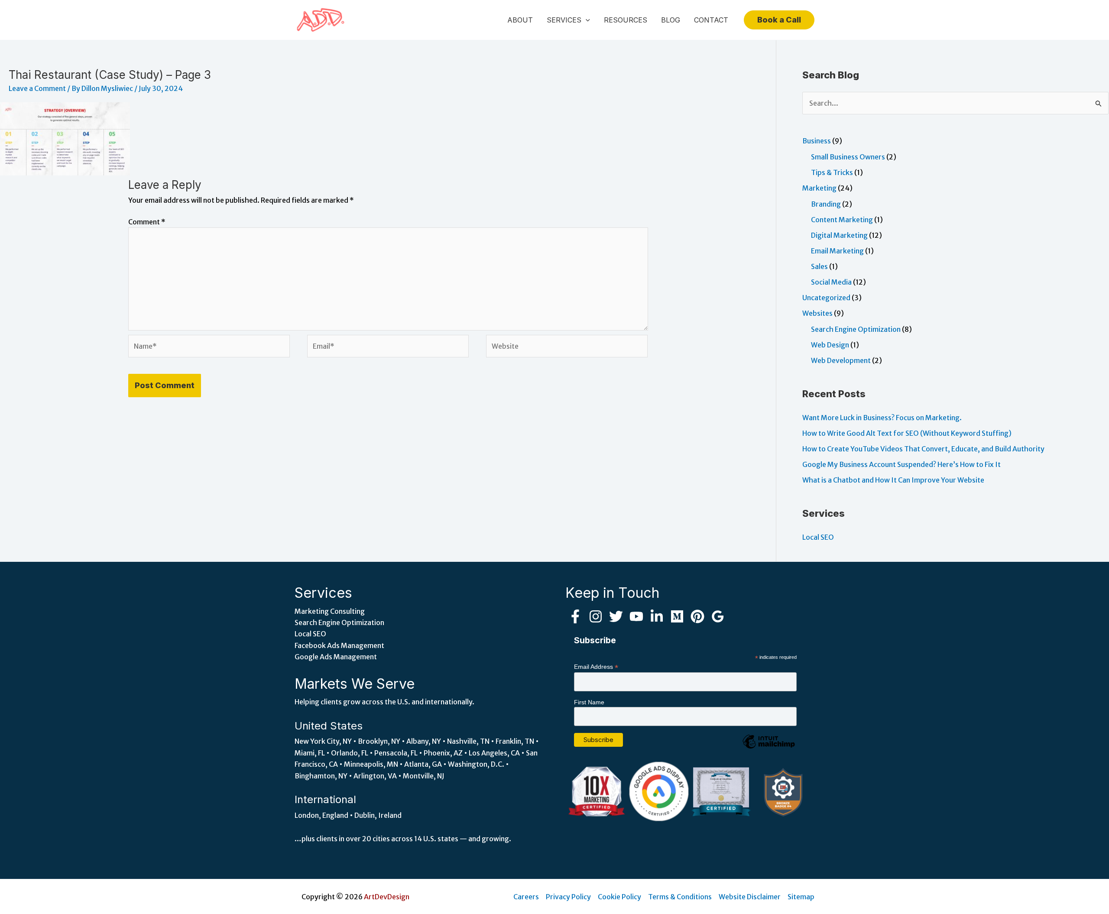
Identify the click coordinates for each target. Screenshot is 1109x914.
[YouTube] (636, 616)
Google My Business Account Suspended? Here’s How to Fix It (901, 464)
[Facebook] (575, 616)
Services (564, 20)
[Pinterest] (697, 616)
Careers (526, 896)
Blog (670, 20)
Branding (826, 204)
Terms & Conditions (680, 896)
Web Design (830, 344)
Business (816, 140)
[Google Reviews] (718, 616)
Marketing (819, 188)
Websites (817, 313)
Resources (625, 20)
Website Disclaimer (750, 896)
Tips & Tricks (832, 172)
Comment (146, 221)
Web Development (841, 360)
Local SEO (818, 537)
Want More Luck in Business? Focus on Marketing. (882, 417)
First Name (589, 702)
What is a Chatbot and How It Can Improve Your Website (893, 480)
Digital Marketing (839, 235)
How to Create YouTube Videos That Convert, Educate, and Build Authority (923, 448)
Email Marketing (837, 250)
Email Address (596, 667)
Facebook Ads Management (339, 645)
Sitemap (801, 896)
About (520, 20)
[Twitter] (616, 616)
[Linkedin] (657, 616)
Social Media (831, 282)
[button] (585, 20)
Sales (819, 266)
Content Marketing (842, 219)
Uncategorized (826, 297)
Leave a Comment (37, 88)
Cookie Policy (619, 896)
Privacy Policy (568, 896)
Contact (711, 20)
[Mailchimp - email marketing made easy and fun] (768, 748)
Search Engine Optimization (856, 329)
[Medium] (677, 616)
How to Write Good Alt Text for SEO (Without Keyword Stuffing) (907, 433)
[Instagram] (596, 616)
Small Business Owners (848, 156)
